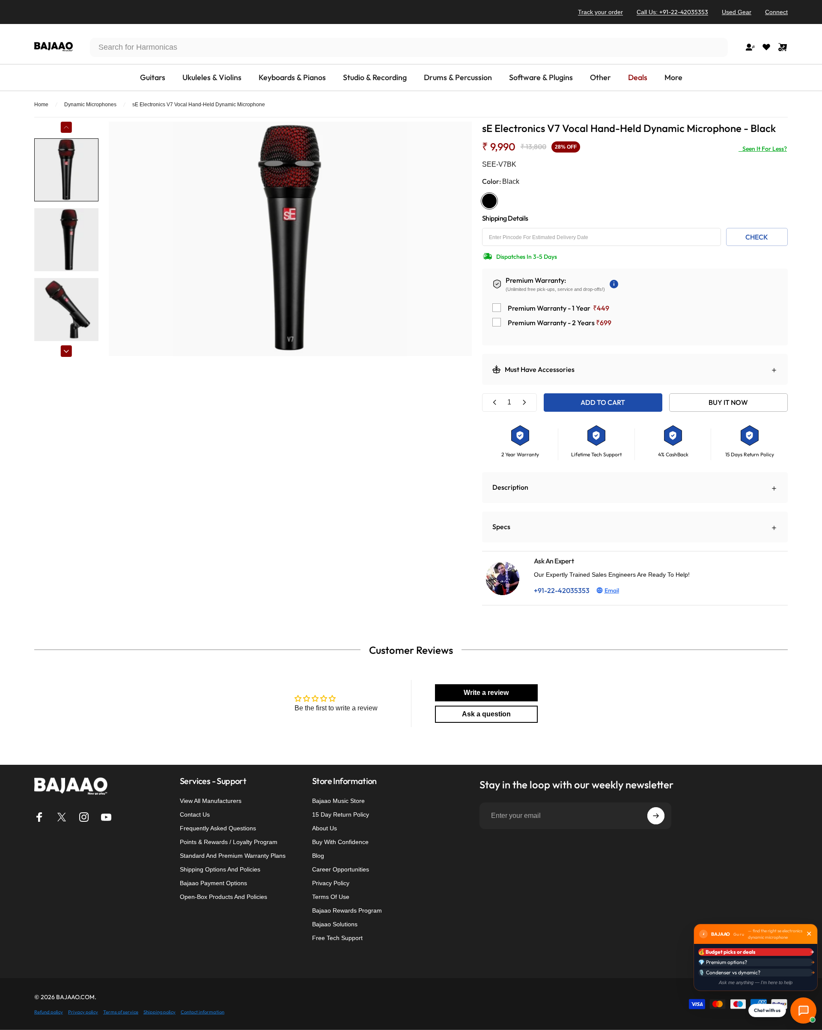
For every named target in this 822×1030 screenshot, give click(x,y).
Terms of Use (330, 896)
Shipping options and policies (220, 869)
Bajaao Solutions (334, 924)
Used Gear (736, 12)
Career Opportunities (340, 869)
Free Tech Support (337, 937)
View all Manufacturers (210, 800)
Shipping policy (159, 1012)
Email (612, 590)
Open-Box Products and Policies (223, 896)
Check (756, 237)
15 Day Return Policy (340, 814)
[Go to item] (66, 169)
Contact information (202, 1012)
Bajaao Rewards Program (347, 910)
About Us (324, 828)
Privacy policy (83, 1012)
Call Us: (672, 12)
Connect (776, 12)
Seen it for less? (763, 149)
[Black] (489, 201)
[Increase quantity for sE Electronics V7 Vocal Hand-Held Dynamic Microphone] (524, 402)
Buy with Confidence (340, 841)
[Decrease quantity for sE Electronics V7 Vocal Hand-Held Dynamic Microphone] (495, 402)
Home (41, 105)
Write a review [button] (486, 692)
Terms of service (120, 1012)
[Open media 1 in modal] (290, 239)
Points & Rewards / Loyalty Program (228, 841)
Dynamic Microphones (90, 105)
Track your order (600, 12)
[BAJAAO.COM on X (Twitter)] (62, 817)
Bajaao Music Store (338, 800)
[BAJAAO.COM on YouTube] (106, 817)
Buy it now (728, 402)
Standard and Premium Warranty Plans (233, 855)
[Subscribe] (655, 815)
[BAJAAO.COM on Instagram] (84, 817)
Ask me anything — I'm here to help (755, 982)
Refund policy (48, 1012)
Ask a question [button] (486, 714)
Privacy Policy (330, 883)
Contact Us (195, 814)
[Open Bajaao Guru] (803, 1010)
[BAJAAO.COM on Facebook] (39, 817)
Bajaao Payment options (213, 883)
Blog (318, 855)
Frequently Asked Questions (218, 828)
